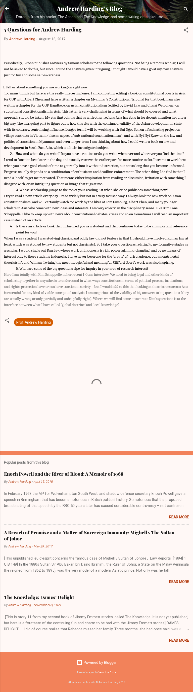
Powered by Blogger (100, 662)
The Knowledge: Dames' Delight (39, 597)
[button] (186, 31)
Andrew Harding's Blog (90, 8)
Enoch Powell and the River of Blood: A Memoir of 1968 (63, 474)
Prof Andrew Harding (33, 322)
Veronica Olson (108, 672)
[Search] (186, 10)
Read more (179, 517)
